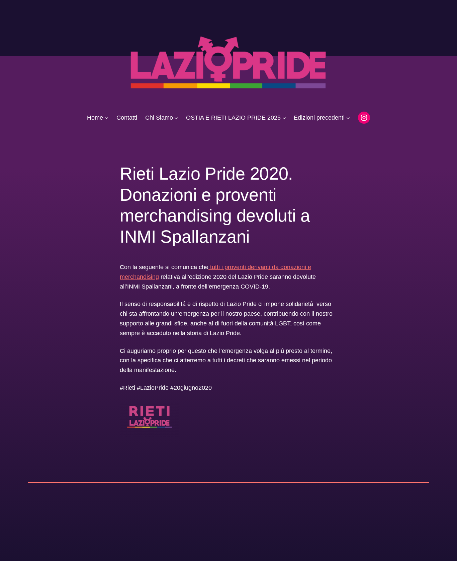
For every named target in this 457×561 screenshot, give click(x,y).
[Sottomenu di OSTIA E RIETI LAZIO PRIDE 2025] (284, 118)
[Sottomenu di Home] (106, 118)
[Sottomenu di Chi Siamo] (176, 118)
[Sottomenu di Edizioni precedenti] (348, 118)
